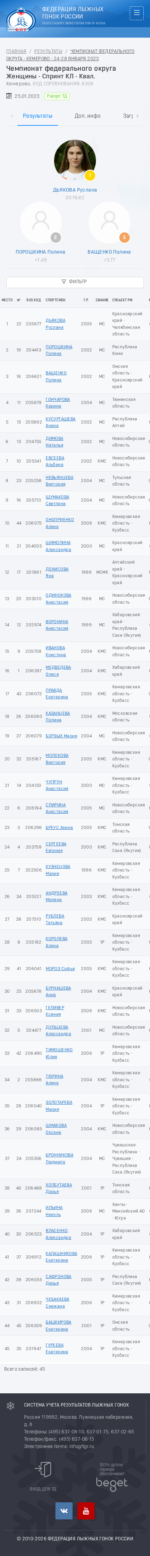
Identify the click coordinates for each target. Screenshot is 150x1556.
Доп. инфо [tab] (88, 116)
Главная (16, 51)
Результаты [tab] (37, 116)
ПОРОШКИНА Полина (40, 252)
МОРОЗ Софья (60, 969)
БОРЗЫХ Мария (61, 736)
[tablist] (75, 109)
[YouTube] (86, 1510)
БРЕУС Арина (59, 828)
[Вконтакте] (64, 1510)
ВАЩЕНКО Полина (109, 252)
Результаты (48, 51)
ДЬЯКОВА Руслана (75, 190)
